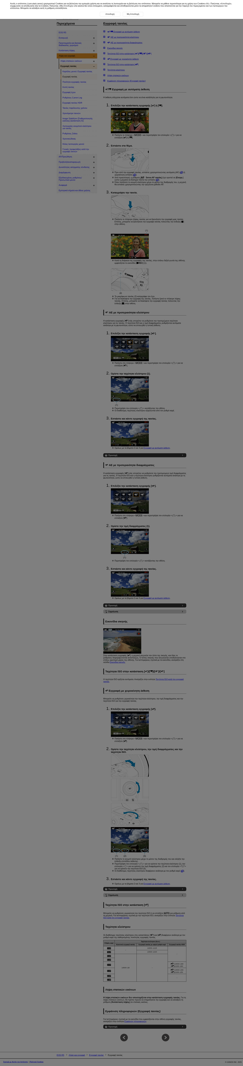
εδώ (207, 4)
